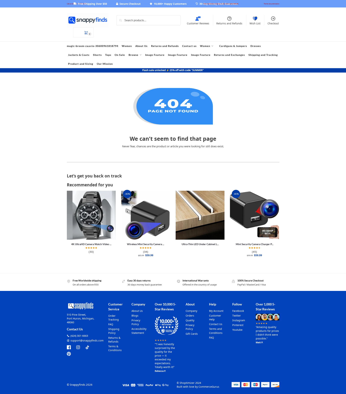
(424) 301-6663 (79, 335)
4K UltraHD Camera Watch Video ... (91, 244)
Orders (190, 315)
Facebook (238, 311)
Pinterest (237, 325)
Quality (190, 320)
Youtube (237, 329)
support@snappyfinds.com (87, 340)
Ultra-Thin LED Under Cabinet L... (200, 244)
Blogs (134, 315)
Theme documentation (271, 4)
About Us (137, 311)
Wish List (255, 23)
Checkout (273, 23)
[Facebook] (69, 347)
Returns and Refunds (229, 23)
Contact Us (215, 324)
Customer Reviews (198, 23)
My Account (216, 311)
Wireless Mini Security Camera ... (145, 244)
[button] (83, 32)
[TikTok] (87, 347)
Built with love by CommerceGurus (198, 386)
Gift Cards (192, 333)
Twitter (236, 315)
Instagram (238, 320)
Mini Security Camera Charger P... (254, 244)
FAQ (110, 324)
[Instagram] (78, 347)
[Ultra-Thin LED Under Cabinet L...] (200, 215)
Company (191, 311)
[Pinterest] (69, 354)
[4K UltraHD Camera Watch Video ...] (91, 215)
